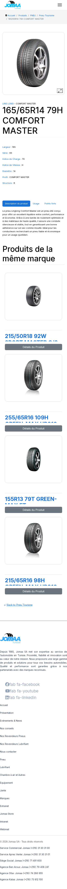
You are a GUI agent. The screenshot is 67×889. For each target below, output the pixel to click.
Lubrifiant (5, 767)
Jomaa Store (7, 813)
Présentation (6, 712)
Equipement (6, 782)
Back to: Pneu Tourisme (20, 604)
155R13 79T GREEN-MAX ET (31, 502)
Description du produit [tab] (16, 203)
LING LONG (8, 103)
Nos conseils (7, 728)
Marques (4, 798)
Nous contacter (8, 751)
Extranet (4, 806)
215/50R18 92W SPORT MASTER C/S (31, 339)
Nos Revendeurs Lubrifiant (14, 744)
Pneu (3, 759)
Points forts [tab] (50, 203)
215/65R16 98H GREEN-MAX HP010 (31, 583)
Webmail (4, 829)
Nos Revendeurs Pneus (12, 736)
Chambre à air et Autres (12, 774)
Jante (3, 790)
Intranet (4, 821)
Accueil (4, 705)
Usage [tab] (36, 203)
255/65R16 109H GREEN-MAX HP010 (31, 420)
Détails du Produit (33, 347)
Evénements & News (11, 720)
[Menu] (60, 5)
